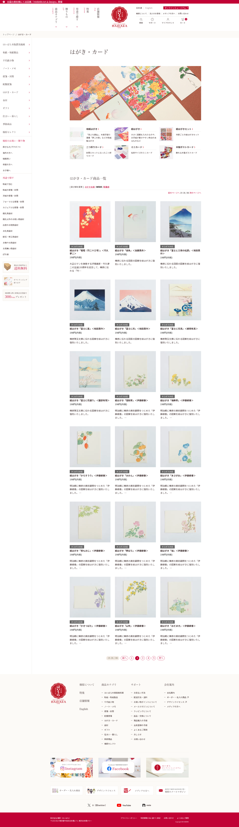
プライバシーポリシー (129, 818)
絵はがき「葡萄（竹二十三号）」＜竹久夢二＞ (89, 252)
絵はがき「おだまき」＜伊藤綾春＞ (178, 625)
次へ (161, 658)
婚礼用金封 (7, 213)
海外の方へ (7, 152)
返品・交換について (142, 716)
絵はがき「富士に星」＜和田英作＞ (87, 328)
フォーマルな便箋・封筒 (13, 201)
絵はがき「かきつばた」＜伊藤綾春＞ (88, 625)
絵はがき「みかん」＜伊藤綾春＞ (131, 475)
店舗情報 (96, 13)
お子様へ (7, 170)
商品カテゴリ (54, 15)
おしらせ (137, 734)
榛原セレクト (9, 132)
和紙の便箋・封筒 (10, 189)
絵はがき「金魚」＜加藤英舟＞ (130, 250)
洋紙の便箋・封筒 (10, 195)
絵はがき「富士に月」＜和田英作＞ (132, 328)
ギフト (6, 108)
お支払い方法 (139, 692)
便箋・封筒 (8, 76)
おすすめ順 (90, 186)
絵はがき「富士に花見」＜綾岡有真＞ (179, 328)
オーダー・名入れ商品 (176, 697)
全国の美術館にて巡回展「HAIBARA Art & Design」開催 (34, 1)
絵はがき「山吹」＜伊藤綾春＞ (130, 625)
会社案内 (171, 692)
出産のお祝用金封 (10, 225)
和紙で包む (7, 184)
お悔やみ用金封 (9, 242)
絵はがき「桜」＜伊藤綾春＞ (174, 550)
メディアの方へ (169, 13)
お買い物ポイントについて (145, 702)
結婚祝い (7, 158)
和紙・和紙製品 (10, 52)
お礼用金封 (7, 231)
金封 (5, 100)
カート (182, 22)
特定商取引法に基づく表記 (150, 818)
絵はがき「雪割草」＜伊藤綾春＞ (131, 400)
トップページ (8, 34)
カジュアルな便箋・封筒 (13, 207)
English (148, 7)
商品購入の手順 (140, 720)
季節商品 (7, 124)
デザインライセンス (175, 702)
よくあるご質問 (140, 729)
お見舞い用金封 (9, 248)
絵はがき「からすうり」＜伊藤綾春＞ (88, 475)
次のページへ (195, 192)
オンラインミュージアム (175, 7)
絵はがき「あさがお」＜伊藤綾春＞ (178, 475)
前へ (124, 658)
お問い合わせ (183, 13)
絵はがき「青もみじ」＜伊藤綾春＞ (87, 550)
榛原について (87, 684)
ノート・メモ (9, 68)
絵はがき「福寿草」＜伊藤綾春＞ (176, 400)
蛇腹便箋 (7, 84)
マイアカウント (168, 22)
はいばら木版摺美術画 (14, 44)
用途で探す (75, 14)
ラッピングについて (142, 711)
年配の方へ (7, 164)
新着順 (106, 186)
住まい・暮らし (10, 116)
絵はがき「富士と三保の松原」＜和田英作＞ (180, 252)
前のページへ (174, 192)
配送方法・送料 (140, 697)
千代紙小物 (8, 60)
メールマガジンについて (144, 706)
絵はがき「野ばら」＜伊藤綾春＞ (131, 550)
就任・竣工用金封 (10, 236)
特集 (86, 10)
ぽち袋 (6, 254)
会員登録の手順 (140, 725)
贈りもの (65, 13)
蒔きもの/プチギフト (12, 147)
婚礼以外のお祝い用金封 (13, 219)
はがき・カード (24, 34)
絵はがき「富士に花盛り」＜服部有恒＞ (90, 400)
